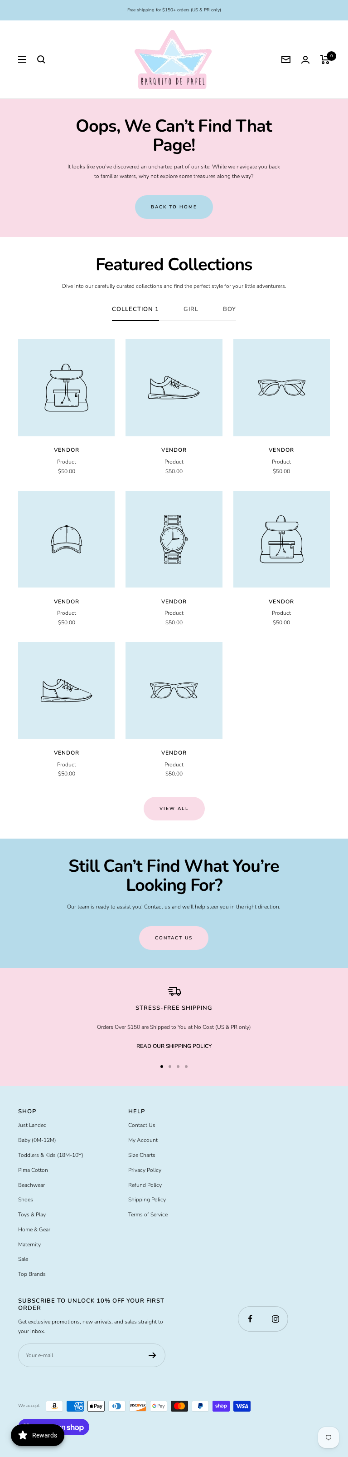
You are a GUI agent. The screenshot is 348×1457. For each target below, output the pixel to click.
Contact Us (141, 1125)
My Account (143, 1140)
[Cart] (325, 59)
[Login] (305, 60)
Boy (229, 309)
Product (66, 461)
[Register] (152, 1355)
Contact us (174, 938)
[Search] (41, 59)
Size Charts (141, 1155)
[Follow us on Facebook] (250, 1318)
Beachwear (31, 1185)
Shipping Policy (147, 1199)
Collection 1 (135, 309)
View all (174, 808)
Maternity (29, 1244)
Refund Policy (145, 1185)
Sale (23, 1259)
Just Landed (32, 1125)
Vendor (66, 450)
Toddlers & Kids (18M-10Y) (50, 1155)
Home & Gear (34, 1229)
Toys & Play (32, 1214)
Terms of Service (148, 1214)
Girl (191, 309)
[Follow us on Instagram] (275, 1318)
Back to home (174, 207)
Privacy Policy (144, 1170)
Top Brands (32, 1274)
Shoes (25, 1199)
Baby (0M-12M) (37, 1140)
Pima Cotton (33, 1170)
